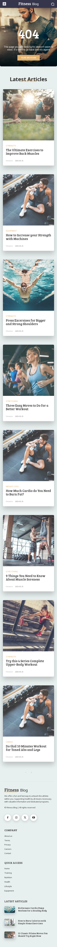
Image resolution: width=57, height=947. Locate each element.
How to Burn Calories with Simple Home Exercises (32, 922)
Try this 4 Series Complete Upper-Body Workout (25, 663)
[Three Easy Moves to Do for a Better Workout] (28, 370)
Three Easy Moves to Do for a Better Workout (27, 407)
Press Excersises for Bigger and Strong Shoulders (26, 322)
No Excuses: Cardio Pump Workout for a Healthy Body (32, 909)
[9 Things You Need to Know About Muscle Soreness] (28, 540)
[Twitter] (25, 817)
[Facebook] (7, 817)
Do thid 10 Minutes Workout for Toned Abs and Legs (26, 748)
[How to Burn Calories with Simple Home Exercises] (9, 922)
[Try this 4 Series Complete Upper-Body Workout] (28, 625)
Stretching (12, 401)
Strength (11, 146)
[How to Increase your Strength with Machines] (28, 199)
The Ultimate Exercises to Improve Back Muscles (24, 152)
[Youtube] (33, 817)
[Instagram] (16, 817)
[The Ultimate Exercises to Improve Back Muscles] (28, 114)
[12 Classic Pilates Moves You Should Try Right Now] (9, 934)
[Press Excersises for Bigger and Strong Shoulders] (28, 285)
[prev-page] (25, 772)
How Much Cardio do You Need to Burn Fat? (28, 492)
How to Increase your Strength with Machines (28, 237)
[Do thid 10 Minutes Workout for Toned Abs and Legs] (28, 711)
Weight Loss (12, 486)
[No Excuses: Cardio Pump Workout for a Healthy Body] (9, 909)
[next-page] (31, 772)
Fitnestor (9, 161)
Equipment (11, 231)
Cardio (9, 742)
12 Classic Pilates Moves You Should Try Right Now (33, 934)
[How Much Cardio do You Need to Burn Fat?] (28, 455)
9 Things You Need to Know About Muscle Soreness (25, 577)
